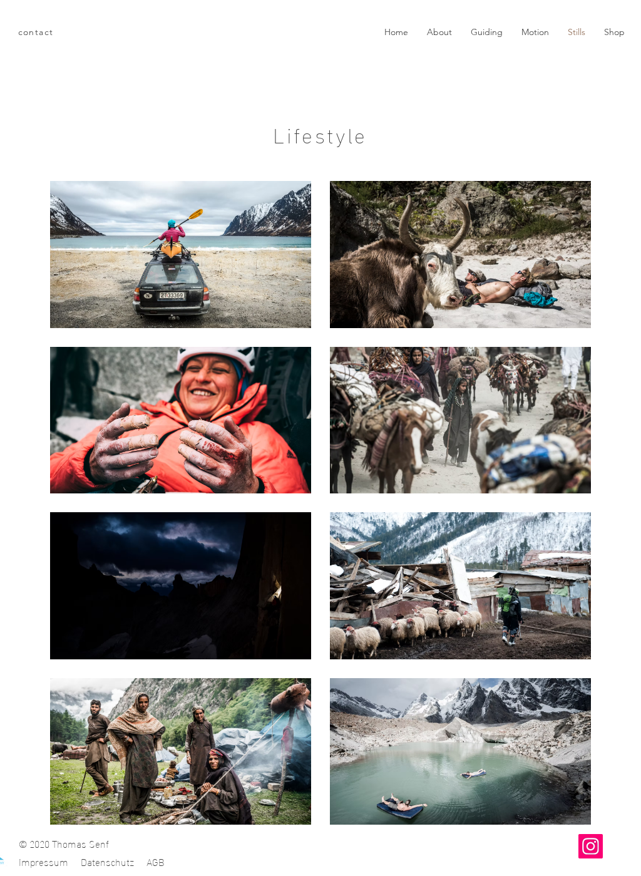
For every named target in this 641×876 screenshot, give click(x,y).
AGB (155, 861)
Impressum (43, 861)
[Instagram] (590, 846)
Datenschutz (107, 861)
